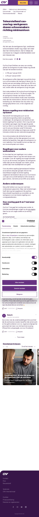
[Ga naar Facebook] (13, 507)
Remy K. (10, 315)
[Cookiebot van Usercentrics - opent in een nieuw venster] (29, 221)
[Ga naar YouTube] (21, 507)
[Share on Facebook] (15, 59)
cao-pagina (31, 209)
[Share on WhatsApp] (19, 59)
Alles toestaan (19, 282)
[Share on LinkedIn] (17, 59)
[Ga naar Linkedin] (25, 507)
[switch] (34, 263)
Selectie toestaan (19, 288)
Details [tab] (15, 226)
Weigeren (19, 294)
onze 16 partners (12, 235)
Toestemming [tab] (6, 226)
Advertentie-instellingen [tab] (28, 226)
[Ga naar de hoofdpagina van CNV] (4, 2)
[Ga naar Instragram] (17, 507)
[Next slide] (7, 347)
